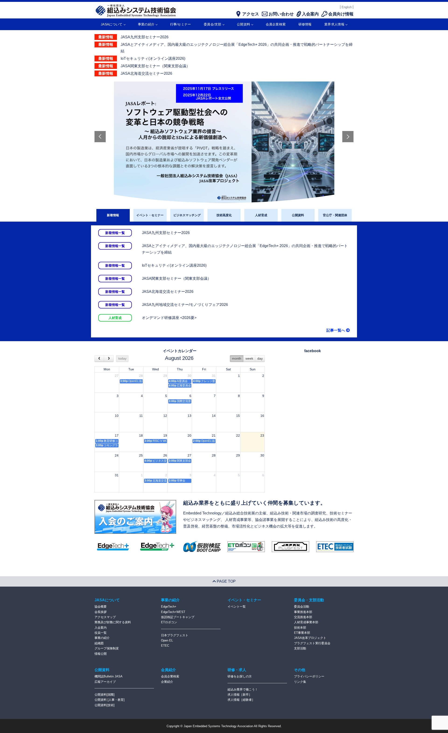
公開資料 (243, 24)
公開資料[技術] (104, 705)
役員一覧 (100, 632)
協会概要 (100, 606)
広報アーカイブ (105, 681)
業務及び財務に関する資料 (112, 622)
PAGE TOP (226, 581)
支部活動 (300, 648)
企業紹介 (167, 681)
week (249, 358)
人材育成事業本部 (306, 622)
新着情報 (113, 215)
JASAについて (111, 24)
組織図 (99, 643)
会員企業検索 (276, 24)
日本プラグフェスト (174, 635)
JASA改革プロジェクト (310, 638)
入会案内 (100, 627)
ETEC (165, 645)
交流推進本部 (303, 617)
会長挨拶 (100, 612)
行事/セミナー (180, 24)
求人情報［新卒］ (240, 694)
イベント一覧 (237, 606)
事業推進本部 (303, 612)
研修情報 (305, 24)
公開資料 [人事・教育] (109, 699)
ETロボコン (169, 622)
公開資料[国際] (104, 694)
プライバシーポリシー (309, 676)
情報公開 (100, 653)
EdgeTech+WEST (173, 612)
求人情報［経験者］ (241, 699)
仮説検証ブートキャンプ (177, 617)
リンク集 (300, 681)
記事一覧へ (336, 330)
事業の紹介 (146, 24)
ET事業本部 (302, 632)
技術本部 (300, 627)
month (236, 358)
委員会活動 (301, 606)
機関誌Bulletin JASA (108, 676)
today (122, 358)
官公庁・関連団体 (335, 215)
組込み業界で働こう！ (243, 689)
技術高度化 (224, 215)
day (260, 358)
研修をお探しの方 (240, 676)
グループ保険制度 (106, 648)
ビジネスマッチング (187, 215)
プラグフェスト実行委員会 (312, 643)
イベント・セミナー (150, 215)
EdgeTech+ (168, 606)
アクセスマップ (105, 617)
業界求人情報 (334, 24)
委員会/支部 (212, 24)
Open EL (167, 640)
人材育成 (261, 215)
